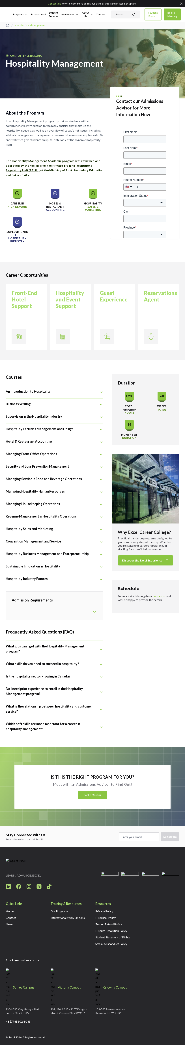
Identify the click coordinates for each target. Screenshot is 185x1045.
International (38, 14)
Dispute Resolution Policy (111, 930)
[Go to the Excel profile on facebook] (19, 886)
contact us (159, 596)
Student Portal (153, 14)
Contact (100, 14)
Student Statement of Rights (112, 937)
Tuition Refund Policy (108, 924)
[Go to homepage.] (25, 863)
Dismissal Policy (105, 917)
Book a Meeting (172, 14)
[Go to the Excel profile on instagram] (29, 886)
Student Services (53, 14)
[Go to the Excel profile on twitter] (39, 886)
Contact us (54, 3)
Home (10, 911)
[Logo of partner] (110, 880)
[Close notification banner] (181, 3)
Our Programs (59, 911)
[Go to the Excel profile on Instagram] (9, 886)
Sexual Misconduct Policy (111, 943)
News (9, 924)
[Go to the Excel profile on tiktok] (49, 886)
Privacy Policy (104, 911)
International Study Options (68, 917)
